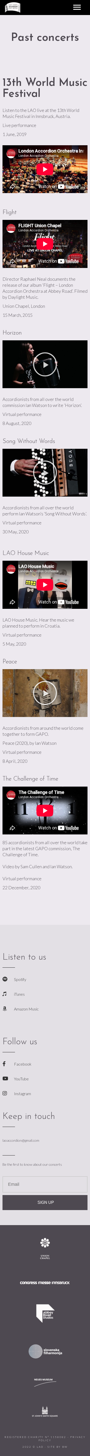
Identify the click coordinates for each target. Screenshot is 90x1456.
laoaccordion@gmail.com (20, 1140)
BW (65, 1446)
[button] (45, 364)
